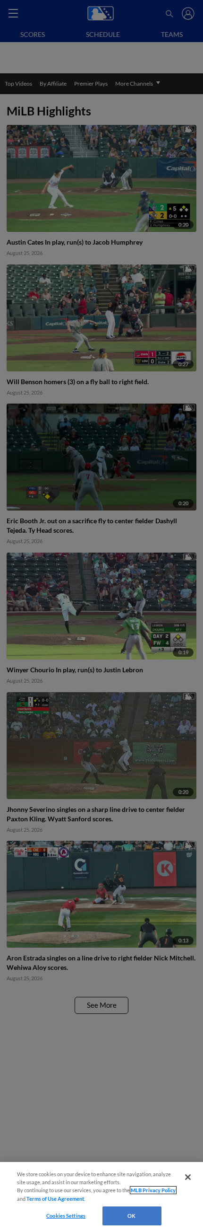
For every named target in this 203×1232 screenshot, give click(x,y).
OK (131, 1216)
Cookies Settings (65, 1216)
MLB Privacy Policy (153, 1190)
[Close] (188, 1177)
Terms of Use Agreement (55, 1199)
